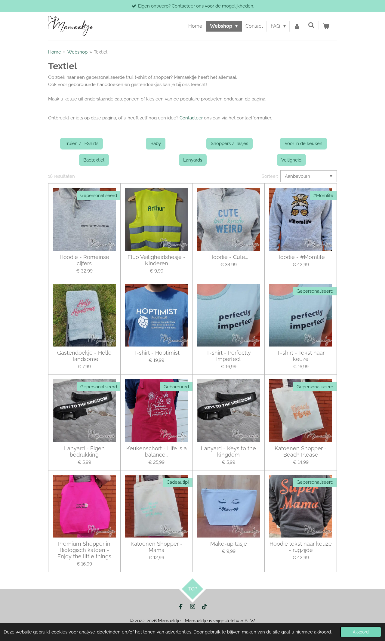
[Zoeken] (311, 25)
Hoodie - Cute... (228, 257)
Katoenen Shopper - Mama (157, 547)
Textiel (100, 52)
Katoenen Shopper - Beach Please (301, 451)
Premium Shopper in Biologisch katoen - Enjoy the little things (84, 550)
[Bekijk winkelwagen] (326, 26)
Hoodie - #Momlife (300, 257)
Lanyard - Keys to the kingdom (228, 451)
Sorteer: (270, 176)
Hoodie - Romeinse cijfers (84, 260)
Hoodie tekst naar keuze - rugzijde (301, 547)
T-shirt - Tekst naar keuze (301, 356)
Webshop (77, 52)
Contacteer (191, 118)
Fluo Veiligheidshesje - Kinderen (157, 260)
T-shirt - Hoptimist (157, 353)
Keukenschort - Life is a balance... (156, 451)
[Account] (297, 26)
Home (54, 52)
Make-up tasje (228, 544)
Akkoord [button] (361, 632)
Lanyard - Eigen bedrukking (84, 451)
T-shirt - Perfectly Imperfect (228, 356)
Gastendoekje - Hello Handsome (84, 356)
